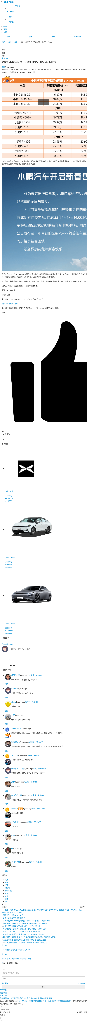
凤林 (13, 782)
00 (12, 848)
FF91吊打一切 (16, 795)
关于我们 (3, 998)
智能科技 (8, 890)
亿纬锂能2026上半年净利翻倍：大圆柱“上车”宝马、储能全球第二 (27, 921)
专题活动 (77, 36)
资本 (6, 899)
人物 (6, 896)
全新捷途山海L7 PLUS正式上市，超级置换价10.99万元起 (24, 929)
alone (13, 702)
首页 (8, 36)
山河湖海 (14, 688)
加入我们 (26, 998)
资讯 (9, 42)
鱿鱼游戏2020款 (17, 768)
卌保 (13, 715)
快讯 (30, 36)
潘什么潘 (14, 808)
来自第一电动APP (35, 675)
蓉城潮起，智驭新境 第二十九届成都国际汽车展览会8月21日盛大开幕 (29, 937)
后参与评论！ (8, 644)
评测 (6, 885)
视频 (53, 36)
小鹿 (13, 835)
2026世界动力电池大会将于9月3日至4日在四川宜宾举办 (24, 934)
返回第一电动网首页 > (10, 303)
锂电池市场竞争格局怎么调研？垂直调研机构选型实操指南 (25, 923)
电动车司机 (15, 862)
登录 (43, 987)
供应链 (7, 888)
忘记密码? (81, 983)
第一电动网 (23, 1001)
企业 (15, 42)
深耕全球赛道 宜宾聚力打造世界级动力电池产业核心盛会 (24, 940)
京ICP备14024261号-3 (37, 1001)
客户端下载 (11, 998)
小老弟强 (14, 822)
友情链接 (41, 998)
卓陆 (3, 67)
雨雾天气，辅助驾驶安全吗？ (14, 915)
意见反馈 (3, 995)
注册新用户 (6, 983)
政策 (6, 893)
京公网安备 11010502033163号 (60, 1001)
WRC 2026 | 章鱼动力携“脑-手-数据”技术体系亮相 (22, 931)
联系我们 (3, 993)
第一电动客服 (16, 728)
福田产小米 (15, 675)
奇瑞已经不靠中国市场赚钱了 (14, 918)
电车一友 (14, 755)
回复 (6, 684)
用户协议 (34, 998)
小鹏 (6, 58)
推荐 (6, 880)
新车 (6, 882)
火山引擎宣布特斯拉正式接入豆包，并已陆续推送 (21, 926)
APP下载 (17, 6)
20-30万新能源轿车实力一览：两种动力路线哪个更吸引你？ (26, 942)
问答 (6, 901)
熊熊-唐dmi (15, 742)
